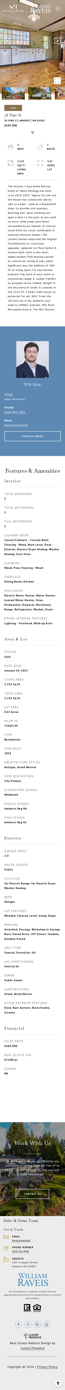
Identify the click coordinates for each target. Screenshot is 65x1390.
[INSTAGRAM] (27, 1324)
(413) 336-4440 (20, 1251)
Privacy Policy (47, 1367)
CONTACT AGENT (32, 436)
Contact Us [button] (32, 1193)
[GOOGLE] (37, 1324)
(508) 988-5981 (14, 412)
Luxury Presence (33, 1348)
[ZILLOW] (46, 1324)
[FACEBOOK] (18, 1324)
